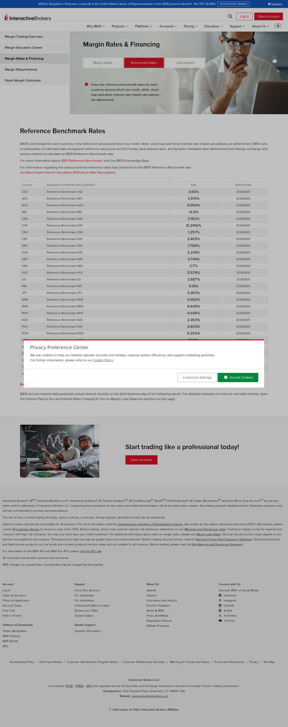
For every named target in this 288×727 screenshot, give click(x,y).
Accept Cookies (241, 377)
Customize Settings (197, 377)
